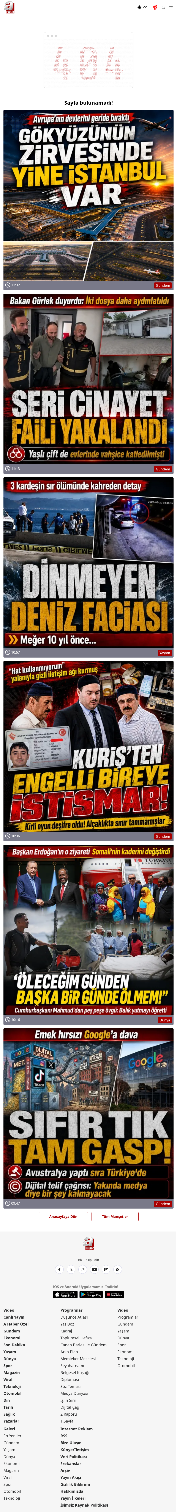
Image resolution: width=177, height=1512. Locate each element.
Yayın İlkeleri (72, 1498)
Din (6, 1400)
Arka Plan (69, 1351)
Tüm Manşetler (115, 1216)
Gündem (11, 1331)
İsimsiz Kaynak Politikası (84, 1505)
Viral (7, 1379)
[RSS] (117, 1269)
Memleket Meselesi (78, 1358)
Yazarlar (11, 1421)
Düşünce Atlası (74, 1317)
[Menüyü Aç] (171, 7)
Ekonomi (11, 1337)
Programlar (71, 1310)
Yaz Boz (67, 1324)
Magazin (11, 1372)
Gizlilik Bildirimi (75, 1484)
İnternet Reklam (76, 1428)
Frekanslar (70, 1463)
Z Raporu (68, 1414)
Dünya (9, 1358)
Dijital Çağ (69, 1407)
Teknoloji (12, 1386)
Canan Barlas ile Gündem (83, 1344)
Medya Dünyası (74, 1393)
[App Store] (65, 1294)
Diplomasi (69, 1379)
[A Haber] (9, 7)
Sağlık (9, 1414)
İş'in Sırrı (68, 1400)
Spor (7, 1365)
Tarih (8, 1407)
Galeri (9, 1428)
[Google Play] (91, 1294)
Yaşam (9, 1351)
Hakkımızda (71, 1491)
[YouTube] (94, 1269)
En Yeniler (12, 1435)
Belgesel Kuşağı (74, 1372)
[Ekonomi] (123, 7)
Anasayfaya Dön (63, 1216)
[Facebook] (59, 1269)
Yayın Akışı (70, 1477)
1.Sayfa (66, 1421)
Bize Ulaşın (71, 1442)
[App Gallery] (114, 1294)
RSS (63, 1435)
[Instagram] (82, 1269)
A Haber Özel (15, 1324)
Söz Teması (70, 1386)
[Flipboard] (106, 1269)
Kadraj (66, 1331)
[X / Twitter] (71, 1269)
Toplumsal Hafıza (76, 1337)
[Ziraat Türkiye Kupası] (155, 7)
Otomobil (12, 1393)
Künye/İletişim (74, 1449)
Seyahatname (72, 1365)
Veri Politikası (73, 1456)
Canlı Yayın (13, 1317)
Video (8, 1310)
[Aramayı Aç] (163, 7)
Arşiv (65, 1470)
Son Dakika (14, 1344)
